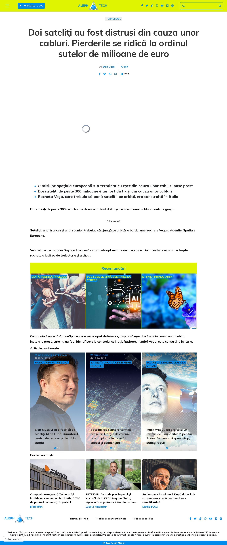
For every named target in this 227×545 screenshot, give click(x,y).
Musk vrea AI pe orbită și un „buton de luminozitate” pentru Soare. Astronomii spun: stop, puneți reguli (169, 436)
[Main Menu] (7, 6)
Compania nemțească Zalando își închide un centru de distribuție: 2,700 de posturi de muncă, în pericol (55, 498)
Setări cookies (13, 539)
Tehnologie (113, 18)
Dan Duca (109, 66)
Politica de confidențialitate (111, 518)
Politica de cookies (143, 518)
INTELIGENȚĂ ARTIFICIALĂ (52, 355)
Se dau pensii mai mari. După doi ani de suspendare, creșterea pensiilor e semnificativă (168, 498)
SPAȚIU (153, 355)
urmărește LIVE (33, 5)
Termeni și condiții (79, 518)
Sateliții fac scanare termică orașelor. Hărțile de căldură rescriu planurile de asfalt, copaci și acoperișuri (111, 436)
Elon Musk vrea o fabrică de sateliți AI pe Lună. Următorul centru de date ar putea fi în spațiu (56, 436)
